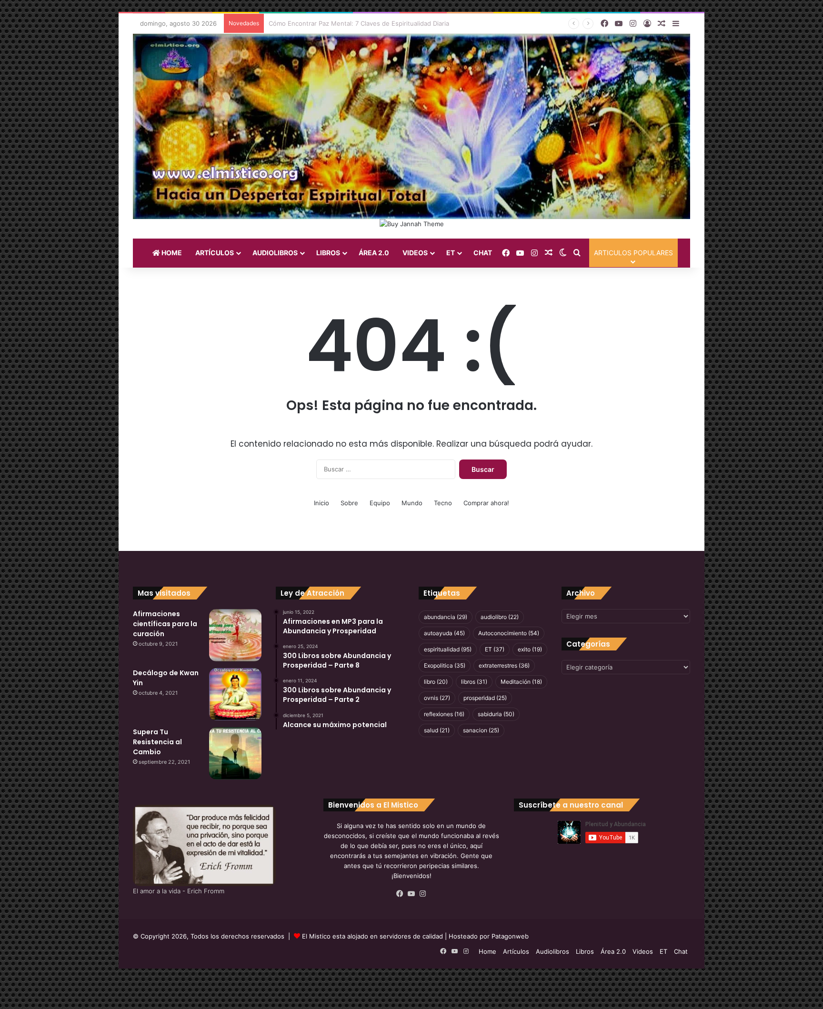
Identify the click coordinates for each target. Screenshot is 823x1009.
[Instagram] (423, 893)
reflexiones (444, 714)
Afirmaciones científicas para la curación (165, 624)
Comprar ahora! (486, 503)
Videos (415, 253)
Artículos (214, 253)
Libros (328, 253)
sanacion (481, 730)
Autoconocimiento (508, 633)
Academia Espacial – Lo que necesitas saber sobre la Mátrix (357, 23)
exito (530, 649)
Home (171, 253)
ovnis (437, 697)
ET (450, 253)
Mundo (411, 503)
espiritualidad (448, 649)
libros (474, 681)
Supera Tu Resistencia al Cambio (157, 742)
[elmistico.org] (411, 126)
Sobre (349, 503)
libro (436, 681)
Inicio (321, 503)
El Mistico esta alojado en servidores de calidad (372, 936)
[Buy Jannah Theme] (412, 223)
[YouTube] (411, 893)
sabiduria (496, 714)
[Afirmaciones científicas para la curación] (235, 635)
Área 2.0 (374, 253)
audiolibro (500, 616)
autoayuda (444, 633)
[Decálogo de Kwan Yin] (235, 694)
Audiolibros (275, 253)
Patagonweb (510, 936)
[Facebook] (400, 893)
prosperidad (485, 697)
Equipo (380, 503)
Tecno (443, 503)
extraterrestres (504, 665)
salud (437, 730)
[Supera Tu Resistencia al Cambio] (235, 753)
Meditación (521, 681)
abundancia (445, 616)
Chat (482, 253)
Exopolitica (444, 665)
